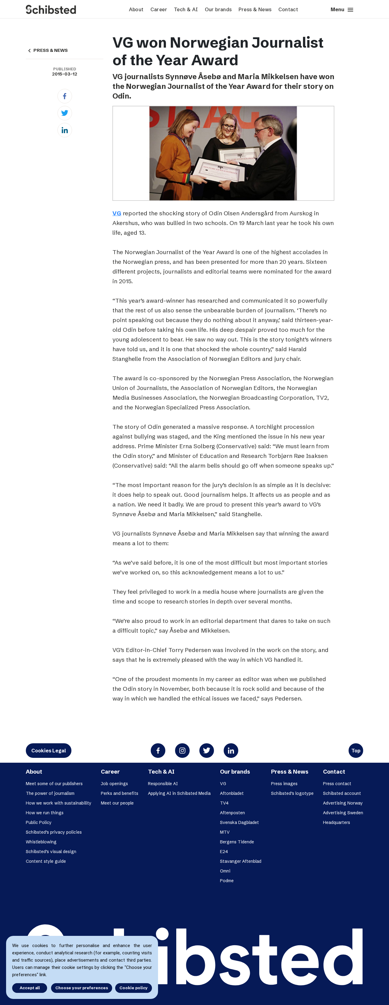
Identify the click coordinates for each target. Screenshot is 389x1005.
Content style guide (46, 861)
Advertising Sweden (343, 812)
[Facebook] (64, 96)
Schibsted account (342, 793)
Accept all (30, 987)
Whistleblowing (41, 842)
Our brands (218, 9)
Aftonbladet (232, 793)
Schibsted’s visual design (51, 851)
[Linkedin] (64, 130)
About (136, 9)
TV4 (224, 803)
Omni (225, 871)
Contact (288, 9)
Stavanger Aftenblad (240, 861)
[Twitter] (64, 113)
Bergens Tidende (237, 842)
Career (158, 9)
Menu (342, 9)
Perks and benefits (119, 793)
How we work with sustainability (58, 803)
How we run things (45, 812)
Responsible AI (163, 783)
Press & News (255, 9)
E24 (224, 851)
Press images (284, 783)
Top (355, 751)
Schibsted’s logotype (292, 793)
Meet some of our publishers (54, 783)
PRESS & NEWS (47, 50)
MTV (225, 832)
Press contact (337, 783)
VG (116, 213)
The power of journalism (50, 793)
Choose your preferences (81, 987)
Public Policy (39, 822)
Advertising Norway (343, 803)
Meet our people (117, 803)
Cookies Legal (48, 751)
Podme (227, 880)
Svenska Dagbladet (239, 822)
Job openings (114, 783)
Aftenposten (232, 812)
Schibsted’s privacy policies (54, 832)
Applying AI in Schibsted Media (179, 793)
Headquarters (336, 822)
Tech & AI (186, 9)
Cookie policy (133, 987)
